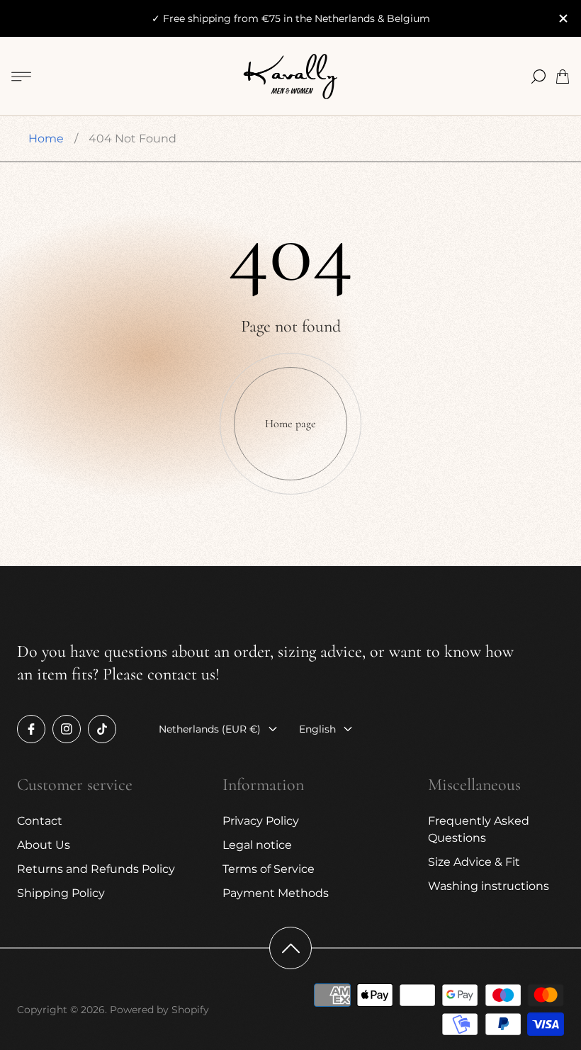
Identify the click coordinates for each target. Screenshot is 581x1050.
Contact (39, 821)
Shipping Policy (61, 893)
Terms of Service (268, 869)
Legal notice (257, 845)
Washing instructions (488, 886)
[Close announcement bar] (562, 18)
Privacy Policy (260, 821)
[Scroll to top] (290, 948)
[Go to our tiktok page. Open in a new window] (102, 729)
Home (46, 138)
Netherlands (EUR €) (210, 729)
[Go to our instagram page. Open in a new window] (66, 729)
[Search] (538, 76)
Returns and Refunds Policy (96, 869)
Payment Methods (275, 893)
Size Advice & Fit (474, 862)
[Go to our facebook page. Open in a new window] (31, 729)
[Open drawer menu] (21, 76)
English (317, 729)
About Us (43, 845)
